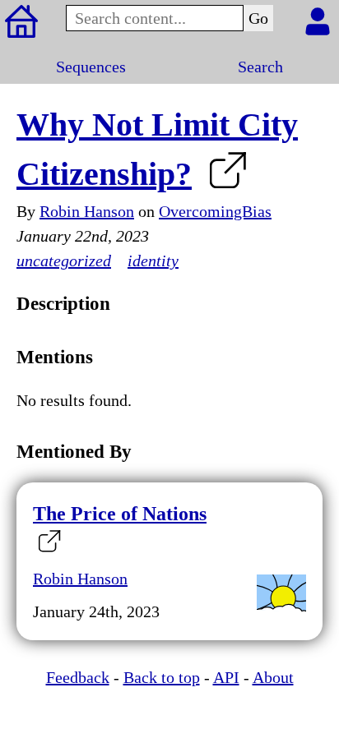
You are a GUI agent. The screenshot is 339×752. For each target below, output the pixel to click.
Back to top (161, 677)
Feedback (77, 677)
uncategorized (63, 260)
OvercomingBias (215, 211)
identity (153, 260)
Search (260, 67)
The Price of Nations (120, 513)
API (226, 677)
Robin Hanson (86, 211)
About (273, 677)
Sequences (91, 67)
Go (258, 18)
